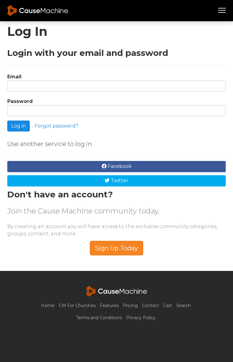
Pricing (130, 305)
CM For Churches (77, 305)
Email (14, 77)
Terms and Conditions (99, 317)
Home (48, 305)
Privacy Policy (141, 317)
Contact (150, 305)
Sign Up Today (116, 248)
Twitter (119, 180)
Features (109, 305)
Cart (167, 305)
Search (183, 305)
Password (20, 101)
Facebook (119, 166)
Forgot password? (56, 125)
